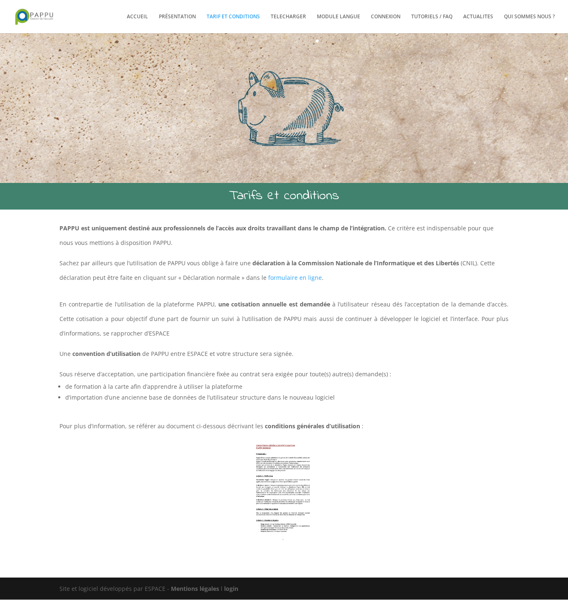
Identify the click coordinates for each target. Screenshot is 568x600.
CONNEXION (385, 17)
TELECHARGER (288, 17)
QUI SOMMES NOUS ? (529, 17)
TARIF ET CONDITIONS (233, 17)
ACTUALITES (478, 17)
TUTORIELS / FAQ (431, 17)
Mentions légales (196, 589)
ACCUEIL (137, 17)
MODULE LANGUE (338, 17)
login (231, 589)
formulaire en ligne (295, 277)
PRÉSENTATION (177, 17)
